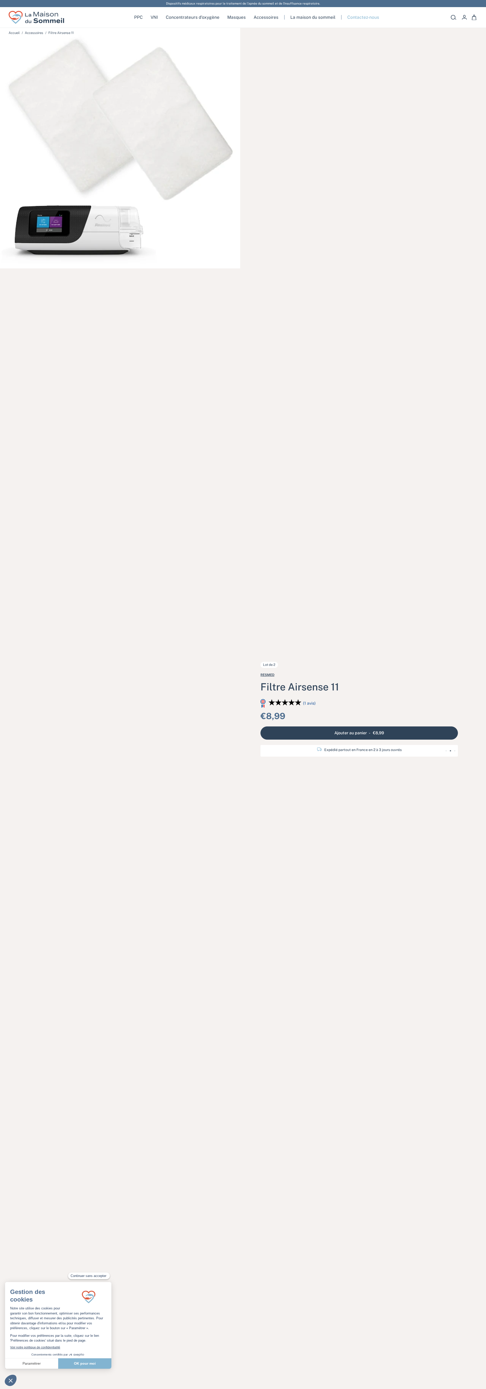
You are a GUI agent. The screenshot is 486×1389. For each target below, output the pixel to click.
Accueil (14, 33)
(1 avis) (309, 703)
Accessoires (34, 33)
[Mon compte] (464, 17)
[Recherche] (453, 17)
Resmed (267, 675)
